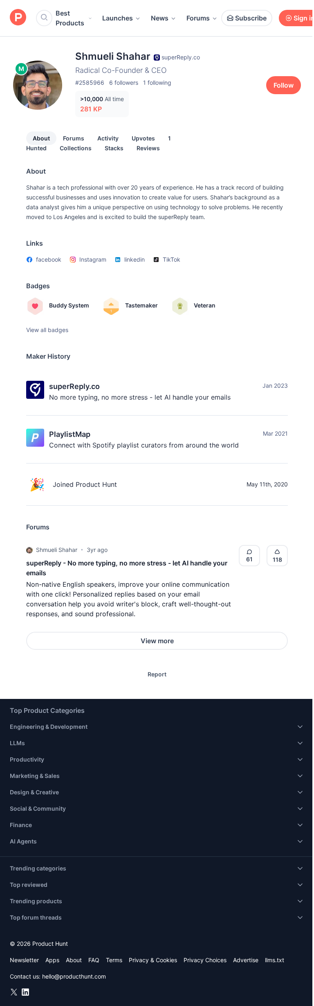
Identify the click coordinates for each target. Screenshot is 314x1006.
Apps (52, 959)
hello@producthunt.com (74, 976)
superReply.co (74, 386)
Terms (114, 959)
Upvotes (143, 138)
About (41, 138)
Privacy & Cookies (153, 959)
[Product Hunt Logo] (18, 18)
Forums (198, 18)
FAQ (93, 959)
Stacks (114, 148)
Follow (284, 85)
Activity (108, 138)
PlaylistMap (69, 434)
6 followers (123, 82)
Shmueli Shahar (56, 549)
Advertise (245, 959)
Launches (117, 18)
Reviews (148, 148)
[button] (29, 550)
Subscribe (251, 18)
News (159, 18)
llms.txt (274, 959)
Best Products (70, 18)
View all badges (47, 329)
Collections (76, 148)
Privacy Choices (205, 959)
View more (157, 641)
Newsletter (24, 959)
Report (157, 674)
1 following (157, 82)
